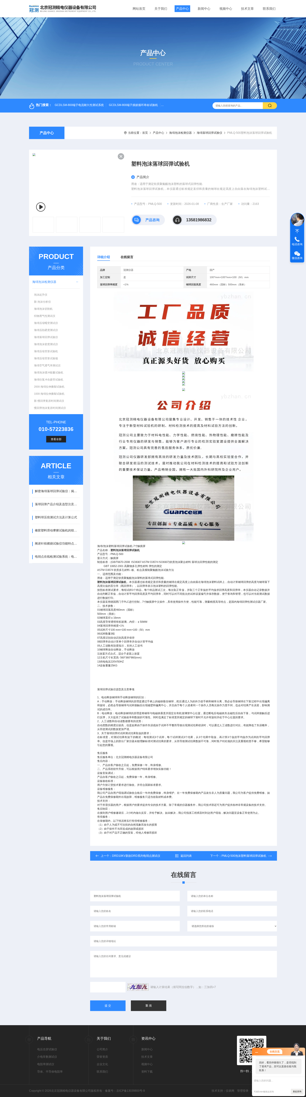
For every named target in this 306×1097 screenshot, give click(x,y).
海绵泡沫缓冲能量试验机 (48, 372)
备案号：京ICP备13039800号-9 (125, 1090)
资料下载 (147, 1071)
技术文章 (247, 8)
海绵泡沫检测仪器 (180, 132)
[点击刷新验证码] (138, 987)
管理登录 (242, 1090)
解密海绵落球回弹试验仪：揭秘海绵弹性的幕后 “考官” (57, 491)
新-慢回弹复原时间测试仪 (49, 400)
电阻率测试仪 (45, 1064)
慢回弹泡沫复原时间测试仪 (50, 407)
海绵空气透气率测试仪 (47, 365)
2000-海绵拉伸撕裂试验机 (49, 386)
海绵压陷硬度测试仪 (46, 330)
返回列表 (186, 855)
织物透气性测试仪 (44, 315)
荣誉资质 (102, 1056)
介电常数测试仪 (47, 1056)
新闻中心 (204, 8)
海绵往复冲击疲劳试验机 (48, 379)
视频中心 (225, 8)
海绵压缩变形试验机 (46, 351)
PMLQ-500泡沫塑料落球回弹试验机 (244, 855)
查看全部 (56, 439)
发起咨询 (297, 1091)
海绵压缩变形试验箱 (46, 358)
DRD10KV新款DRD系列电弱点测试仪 (136, 855)
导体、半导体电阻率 (50, 1071)
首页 (145, 132)
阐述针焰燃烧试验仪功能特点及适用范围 (57, 543)
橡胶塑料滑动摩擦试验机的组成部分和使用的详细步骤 (57, 530)
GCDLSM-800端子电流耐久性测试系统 (79, 104)
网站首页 (139, 8)
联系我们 (269, 8)
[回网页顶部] (297, 231)
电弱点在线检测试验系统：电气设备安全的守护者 (57, 556)
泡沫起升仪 (40, 294)
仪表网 (230, 1090)
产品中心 (182, 8)
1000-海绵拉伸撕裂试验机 (49, 393)
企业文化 (102, 1064)
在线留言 (127, 257)
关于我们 (160, 8)
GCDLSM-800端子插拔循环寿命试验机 (133, 104)
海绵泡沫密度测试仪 (46, 344)
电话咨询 (297, 244)
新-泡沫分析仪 (42, 301)
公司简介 (102, 1049)
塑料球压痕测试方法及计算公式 (56, 517)
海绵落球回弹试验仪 (209, 132)
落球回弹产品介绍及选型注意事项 (57, 504)
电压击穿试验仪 (47, 1049)
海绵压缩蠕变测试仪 (46, 322)
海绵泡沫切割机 (43, 308)
